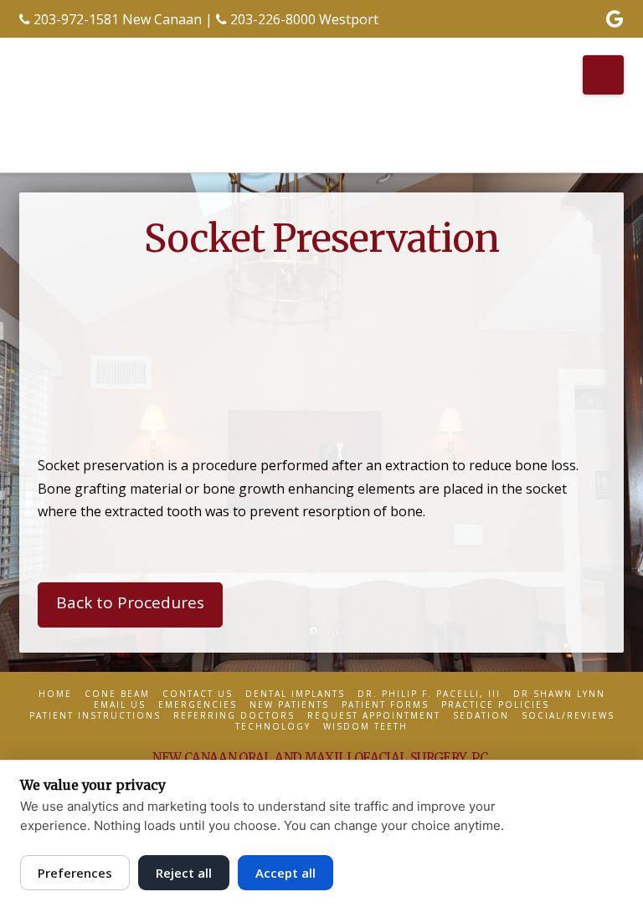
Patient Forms (385, 704)
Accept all (285, 872)
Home (55, 694)
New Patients (289, 704)
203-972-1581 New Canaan (117, 19)
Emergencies (197, 704)
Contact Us (197, 694)
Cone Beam (117, 694)
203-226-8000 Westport (304, 19)
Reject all (184, 872)
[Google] (615, 18)
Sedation (481, 715)
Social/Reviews (568, 715)
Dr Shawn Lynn (559, 694)
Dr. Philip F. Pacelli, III (429, 694)
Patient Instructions (95, 715)
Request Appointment (373, 715)
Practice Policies (495, 704)
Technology (273, 726)
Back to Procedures (130, 602)
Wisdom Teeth (365, 726)
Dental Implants (295, 694)
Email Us (120, 704)
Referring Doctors (234, 715)
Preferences (75, 872)
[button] (603, 75)
